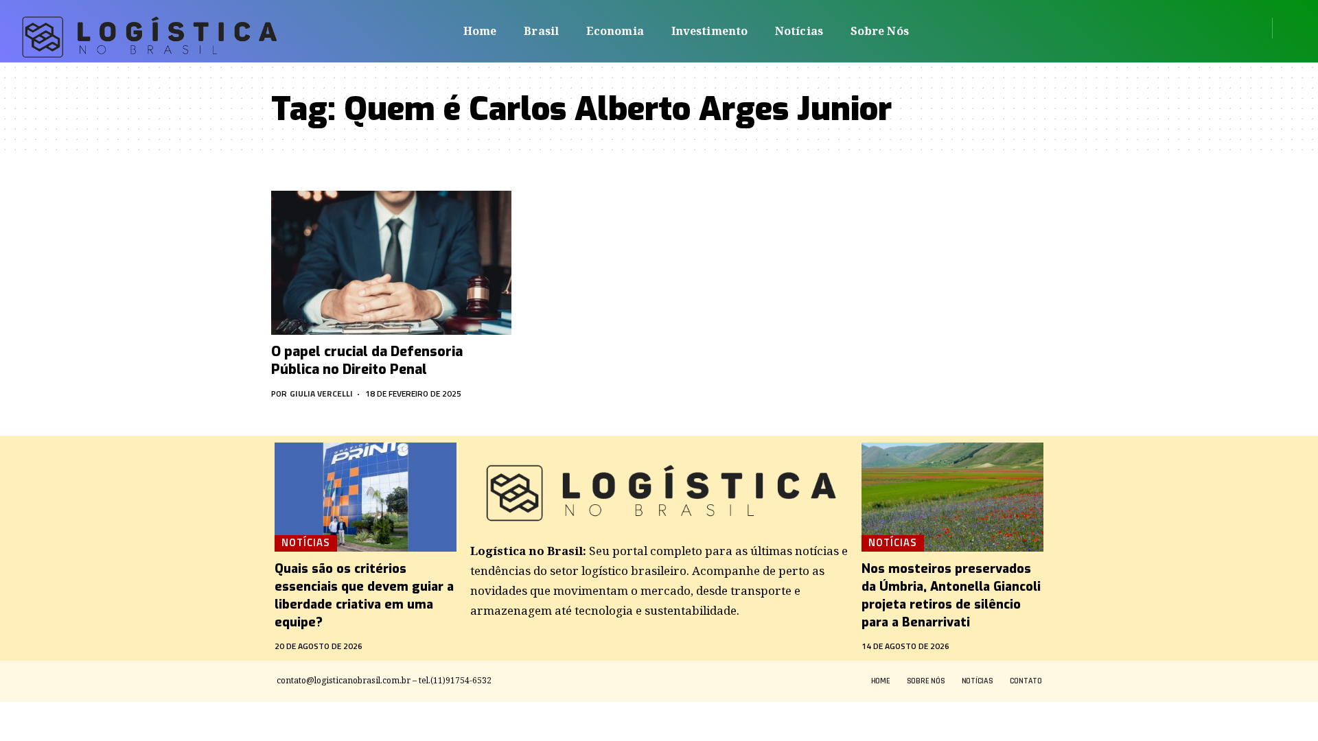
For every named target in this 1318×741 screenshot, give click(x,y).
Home (479, 30)
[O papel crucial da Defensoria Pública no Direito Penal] (391, 263)
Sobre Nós (880, 30)
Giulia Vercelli (321, 393)
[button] (1287, 28)
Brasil (541, 30)
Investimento (709, 30)
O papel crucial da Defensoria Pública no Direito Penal (367, 360)
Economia (615, 30)
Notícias (799, 30)
